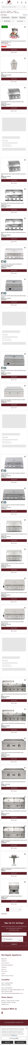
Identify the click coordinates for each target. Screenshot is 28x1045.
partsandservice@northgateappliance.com (12, 993)
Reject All (7, 1042)
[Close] (26, 1028)
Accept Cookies (20, 1042)
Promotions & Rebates (7, 965)
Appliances (9, 11)
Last (20, 909)
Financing (3, 967)
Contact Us (4, 971)
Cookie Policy (14, 1035)
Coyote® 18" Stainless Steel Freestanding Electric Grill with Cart (13, 868)
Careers (3, 973)
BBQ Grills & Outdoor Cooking (7, 12)
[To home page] (9, 2)
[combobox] (20, 21)
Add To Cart (14, 49)
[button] (2, 2)
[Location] (17, 2)
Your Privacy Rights (13, 1038)
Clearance (3, 961)
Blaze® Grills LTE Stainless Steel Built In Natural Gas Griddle (13, 399)
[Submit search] (24, 7)
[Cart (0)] (25, 2)
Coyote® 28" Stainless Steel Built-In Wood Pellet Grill (11, 896)
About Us (3, 969)
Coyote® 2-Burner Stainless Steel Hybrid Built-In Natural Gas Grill (14, 840)
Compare (15, 52)
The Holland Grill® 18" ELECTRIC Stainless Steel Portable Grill (13, 41)
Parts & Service (5, 963)
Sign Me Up (14, 944)
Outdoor (14, 11)
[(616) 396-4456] (21, 2)
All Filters (8, 21)
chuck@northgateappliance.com (16, 989)
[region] (14, 1035)
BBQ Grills (17, 12)
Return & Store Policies (7, 975)
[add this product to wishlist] (25, 27)
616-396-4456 (8, 988)
